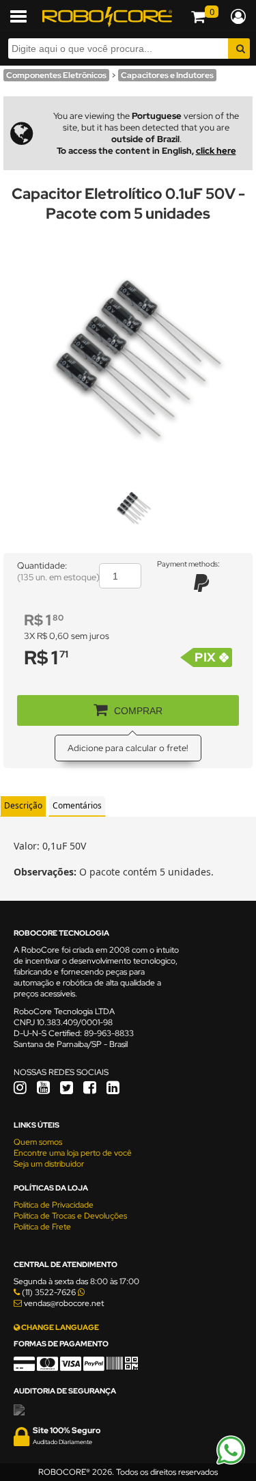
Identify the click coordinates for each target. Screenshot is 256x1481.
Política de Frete (42, 1226)
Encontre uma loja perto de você (73, 1152)
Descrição (23, 805)
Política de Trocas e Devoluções (70, 1215)
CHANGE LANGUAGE (59, 1327)
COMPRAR (138, 710)
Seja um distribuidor (49, 1163)
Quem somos (38, 1142)
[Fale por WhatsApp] (231, 1462)
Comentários (77, 805)
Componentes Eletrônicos (56, 75)
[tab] (23, 806)
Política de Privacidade (54, 1204)
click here (216, 151)
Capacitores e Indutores (167, 75)
